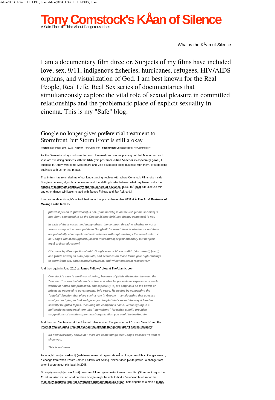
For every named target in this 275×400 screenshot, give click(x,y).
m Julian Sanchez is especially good (134, 160)
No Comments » (142, 147)
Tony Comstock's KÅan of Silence (131, 19)
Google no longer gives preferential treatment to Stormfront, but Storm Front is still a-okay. (98, 136)
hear (138, 187)
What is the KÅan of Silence (204, 44)
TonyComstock (92, 147)
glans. (160, 381)
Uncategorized (124, 147)
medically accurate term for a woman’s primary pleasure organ (82, 381)
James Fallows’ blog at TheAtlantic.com (106, 268)
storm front (71, 372)
